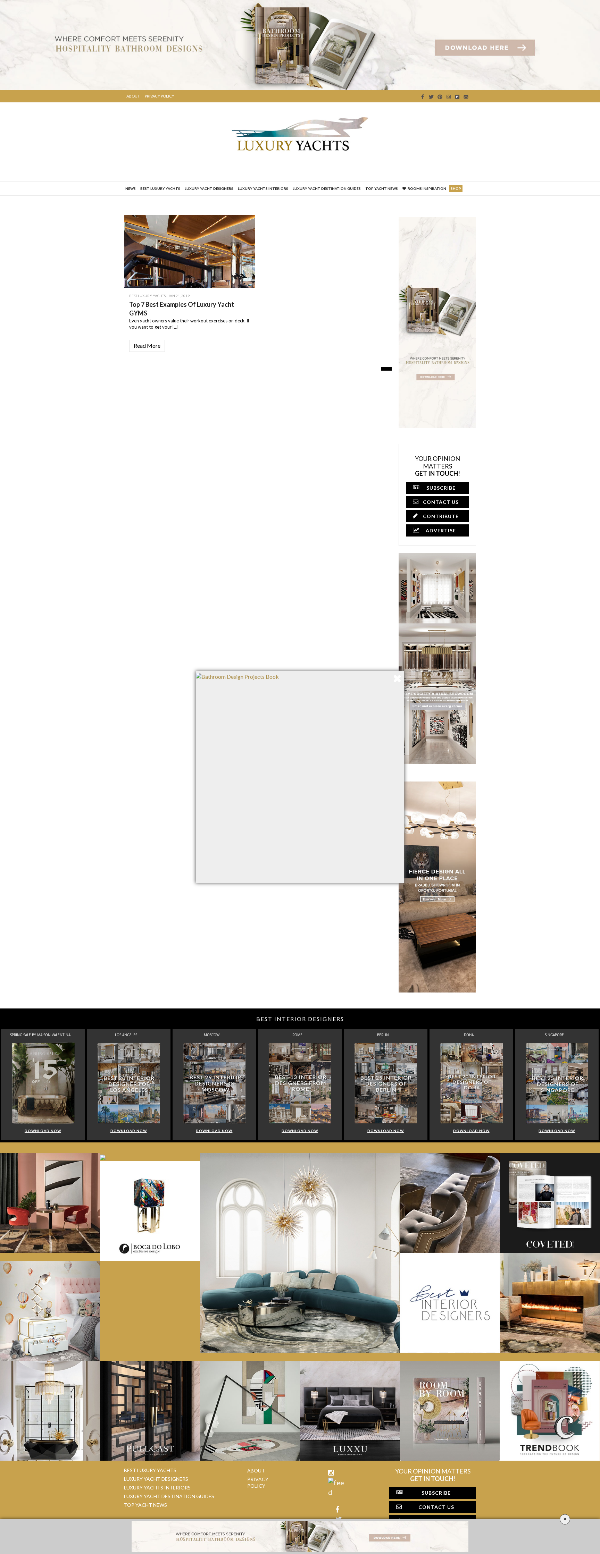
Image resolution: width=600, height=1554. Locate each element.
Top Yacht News (381, 188)
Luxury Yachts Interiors (263, 188)
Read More (147, 345)
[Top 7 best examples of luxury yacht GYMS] (236, 277)
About (133, 96)
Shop (456, 188)
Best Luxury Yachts (160, 188)
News (130, 188)
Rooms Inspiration (427, 188)
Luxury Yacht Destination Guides (327, 188)
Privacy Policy (159, 96)
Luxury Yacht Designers (209, 188)
